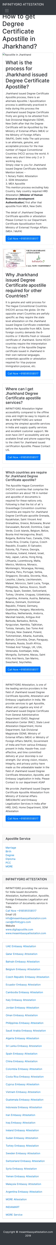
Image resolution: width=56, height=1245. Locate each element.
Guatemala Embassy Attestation (24, 1099)
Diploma (10, 858)
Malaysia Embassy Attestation (23, 1184)
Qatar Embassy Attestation (21, 953)
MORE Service (14, 1214)
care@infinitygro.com (18, 921)
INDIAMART (12, 1207)
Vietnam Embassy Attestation (23, 1091)
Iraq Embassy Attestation (20, 1122)
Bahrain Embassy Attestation (23, 961)
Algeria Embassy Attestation (22, 1038)
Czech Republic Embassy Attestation (27, 976)
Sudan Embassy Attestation (22, 1138)
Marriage (11, 847)
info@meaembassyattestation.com (26, 918)
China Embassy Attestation (21, 1061)
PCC (8, 862)
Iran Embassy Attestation (20, 1114)
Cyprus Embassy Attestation (22, 1084)
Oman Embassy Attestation (22, 1015)
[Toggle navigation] (6, 11)
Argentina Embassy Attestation (24, 1191)
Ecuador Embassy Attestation (23, 984)
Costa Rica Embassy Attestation (25, 1076)
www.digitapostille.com (19, 929)
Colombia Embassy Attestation (24, 1068)
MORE (9, 866)
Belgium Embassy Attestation (23, 969)
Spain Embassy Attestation (21, 1053)
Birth (8, 851)
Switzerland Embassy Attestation (25, 1161)
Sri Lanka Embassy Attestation (24, 1045)
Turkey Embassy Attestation (22, 1145)
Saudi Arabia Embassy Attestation (26, 1030)
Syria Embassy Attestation (21, 1168)
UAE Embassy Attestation (21, 946)
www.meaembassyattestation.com (26, 933)
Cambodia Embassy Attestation (24, 992)
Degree (10, 855)
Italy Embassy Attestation (21, 999)
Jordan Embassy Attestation (22, 1007)
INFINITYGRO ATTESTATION (23, 4)
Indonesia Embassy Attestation (24, 1107)
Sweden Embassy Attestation (23, 1153)
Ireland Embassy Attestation (22, 1130)
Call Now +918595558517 (23, 238)
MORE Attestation (16, 1199)
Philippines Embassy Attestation (24, 1022)
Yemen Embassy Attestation (22, 1176)
